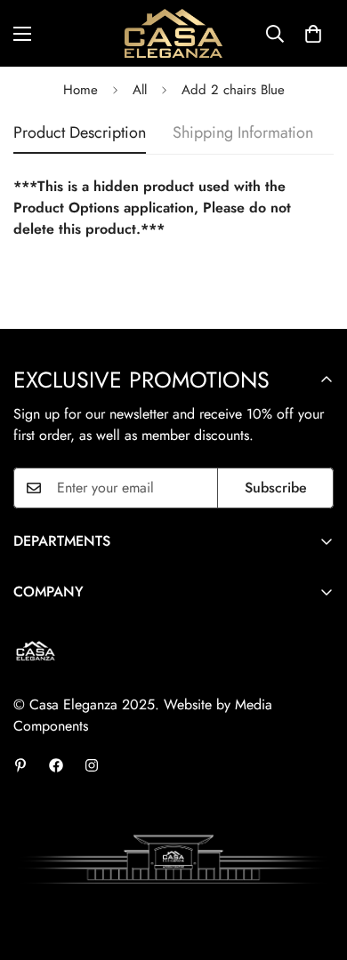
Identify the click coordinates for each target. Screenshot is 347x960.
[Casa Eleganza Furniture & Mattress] (173, 33)
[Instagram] (92, 765)
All (140, 90)
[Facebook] (56, 765)
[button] (313, 33)
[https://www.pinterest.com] (20, 765)
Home (80, 90)
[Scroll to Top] (315, 866)
